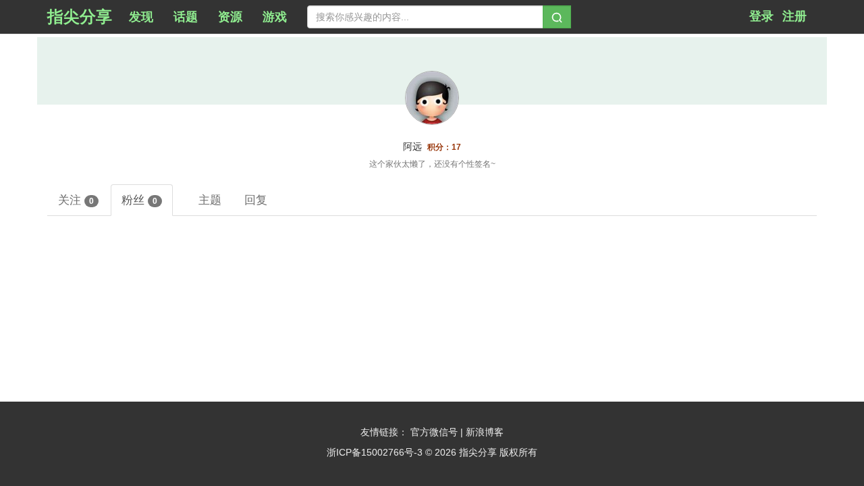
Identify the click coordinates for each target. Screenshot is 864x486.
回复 (255, 200)
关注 (76, 200)
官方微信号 (435, 432)
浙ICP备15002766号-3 (375, 452)
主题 (209, 200)
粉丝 (139, 200)
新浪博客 (485, 432)
